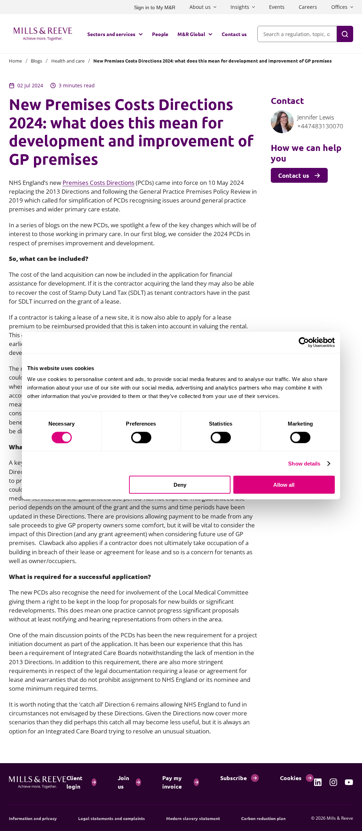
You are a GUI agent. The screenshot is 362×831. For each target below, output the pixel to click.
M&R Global (191, 34)
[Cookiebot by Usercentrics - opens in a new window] (304, 342)
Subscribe (233, 778)
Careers (308, 7)
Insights (239, 7)
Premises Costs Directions (98, 183)
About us (200, 7)
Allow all (283, 485)
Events (277, 7)
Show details (304, 463)
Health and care (67, 61)
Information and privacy (33, 818)
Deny (180, 485)
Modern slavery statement (193, 818)
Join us (123, 782)
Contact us (234, 34)
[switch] (141, 437)
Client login (74, 782)
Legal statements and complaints (111, 818)
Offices (339, 7)
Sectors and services (111, 34)
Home (15, 61)
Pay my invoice (172, 782)
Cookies (291, 778)
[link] (318, 782)
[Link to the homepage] (43, 34)
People (160, 34)
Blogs (36, 61)
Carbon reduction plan (263, 818)
